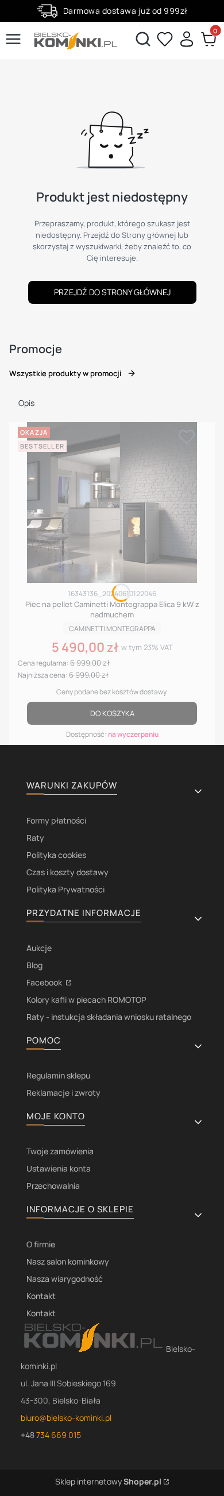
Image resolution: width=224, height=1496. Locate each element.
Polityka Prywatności (65, 889)
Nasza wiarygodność (64, 1278)
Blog (34, 965)
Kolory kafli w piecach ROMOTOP (86, 999)
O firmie (40, 1244)
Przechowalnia (53, 1185)
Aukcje (39, 947)
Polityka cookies (56, 854)
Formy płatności (56, 820)
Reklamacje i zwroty (63, 1092)
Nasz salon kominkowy (67, 1261)
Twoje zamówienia (60, 1151)
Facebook (45, 982)
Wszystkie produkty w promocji (65, 373)
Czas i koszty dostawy (67, 872)
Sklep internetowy (108, 1481)
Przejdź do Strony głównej (112, 292)
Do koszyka (112, 713)
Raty (35, 837)
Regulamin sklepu (58, 1075)
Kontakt (41, 1295)
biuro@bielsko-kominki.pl (66, 1417)
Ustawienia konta (58, 1168)
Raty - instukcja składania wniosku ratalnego (108, 1016)
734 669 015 (58, 1434)
